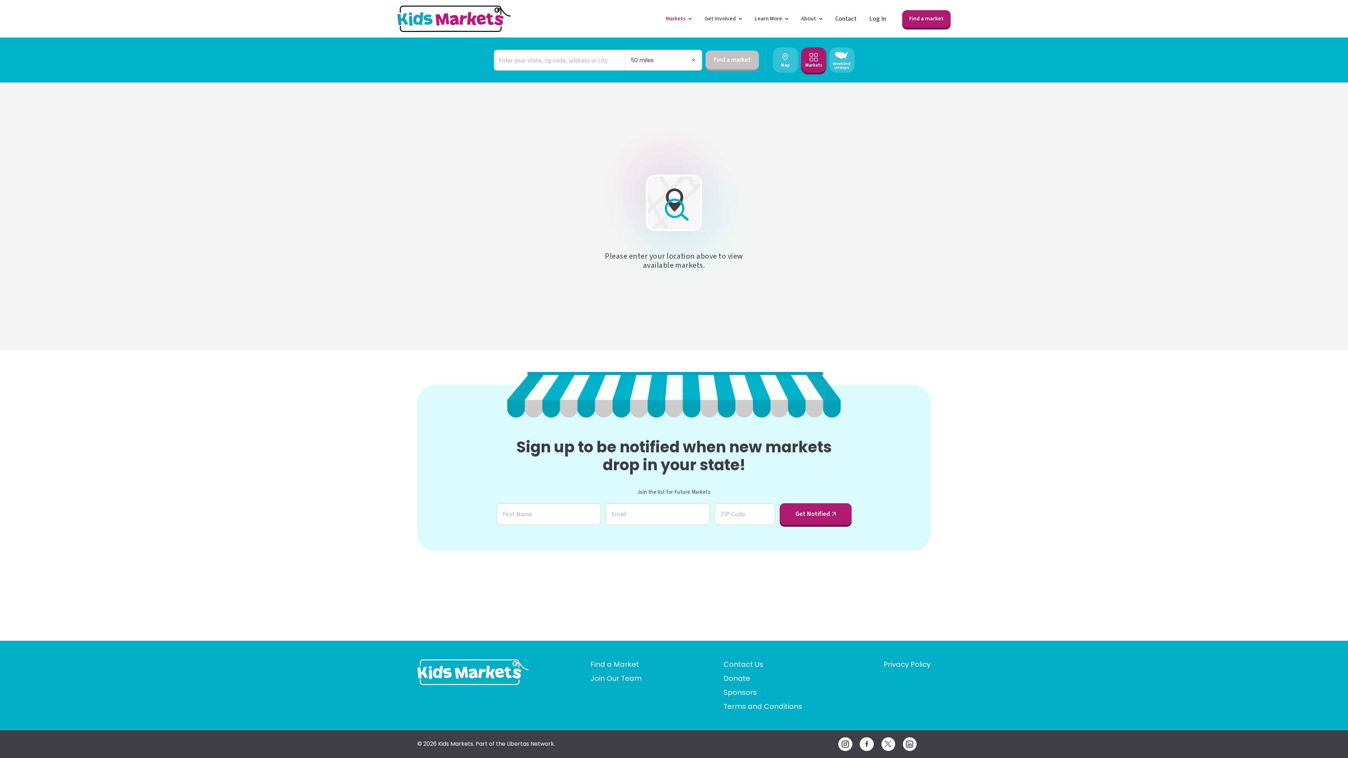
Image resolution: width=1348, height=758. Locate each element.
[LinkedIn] (910, 744)
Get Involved (720, 18)
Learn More (768, 18)
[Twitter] (888, 744)
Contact (846, 18)
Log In (877, 18)
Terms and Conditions (762, 706)
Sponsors (740, 692)
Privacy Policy (907, 664)
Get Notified (812, 514)
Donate (736, 678)
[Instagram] (845, 744)
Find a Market (614, 664)
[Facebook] (866, 744)
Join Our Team (616, 678)
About (808, 18)
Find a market (926, 18)
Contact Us (743, 664)
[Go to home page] (473, 672)
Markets (676, 18)
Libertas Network (530, 744)
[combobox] (559, 60)
